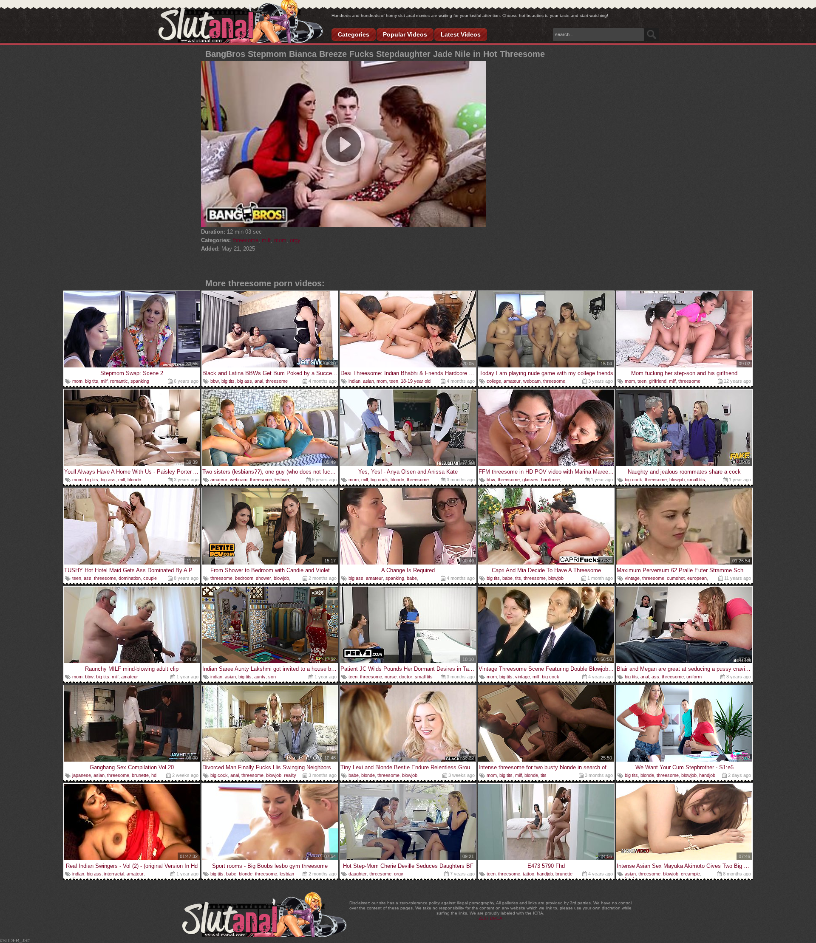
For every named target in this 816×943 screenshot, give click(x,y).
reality (290, 775)
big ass (244, 381)
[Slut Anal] (240, 22)
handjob (707, 775)
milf (266, 240)
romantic (119, 381)
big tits (91, 381)
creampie (690, 873)
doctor (405, 676)
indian (354, 381)
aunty (260, 676)
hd (153, 775)
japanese (81, 775)
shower (263, 578)
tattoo (528, 873)
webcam (532, 381)
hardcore (550, 479)
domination (130, 578)
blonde (134, 479)
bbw (214, 381)
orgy (295, 240)
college (494, 381)
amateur (512, 381)
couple (150, 578)
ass (87, 578)
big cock (379, 479)
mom (280, 240)
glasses (530, 479)
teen (393, 381)
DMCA (496, 918)
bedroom (244, 578)
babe (412, 578)
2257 (484, 918)
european (697, 578)
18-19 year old (416, 381)
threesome (245, 240)
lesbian (282, 479)
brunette (140, 775)
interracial (114, 873)
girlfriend (657, 381)
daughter (357, 873)
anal (259, 381)
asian (368, 381)
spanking (139, 381)
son (272, 676)
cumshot (676, 578)
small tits (696, 479)
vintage (632, 578)
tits (518, 578)
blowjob (677, 479)
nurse (391, 676)
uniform (694, 676)
